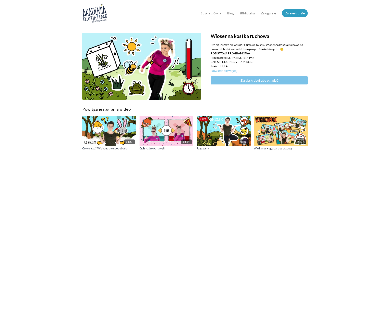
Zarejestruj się (295, 13)
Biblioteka (247, 13)
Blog (230, 13)
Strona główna (211, 13)
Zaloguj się (268, 13)
